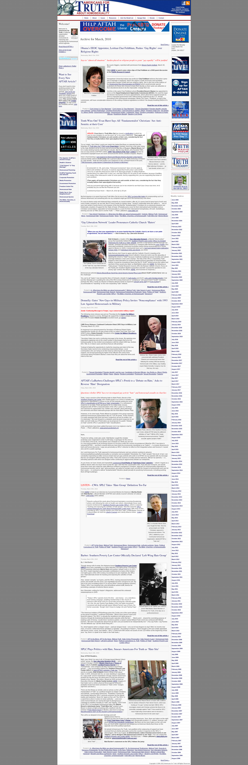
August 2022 (176, 235)
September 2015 (177, 434)
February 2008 (176, 705)
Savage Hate (141, 18)
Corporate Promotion (67, 177)
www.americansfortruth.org (109, 428)
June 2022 (175, 238)
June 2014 (175, 479)
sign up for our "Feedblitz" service (67, 92)
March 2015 (175, 452)
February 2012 (176, 562)
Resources (112, 18)
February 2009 (176, 669)
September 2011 (177, 577)
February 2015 (176, 455)
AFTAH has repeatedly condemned (121, 722)
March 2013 (175, 523)
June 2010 (175, 622)
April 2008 (175, 699)
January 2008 (176, 708)
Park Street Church (95, 710)
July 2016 (175, 408)
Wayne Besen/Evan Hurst (106, 273)
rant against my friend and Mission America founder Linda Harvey (119, 157)
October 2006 (176, 752)
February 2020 (176, 295)
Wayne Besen (163, 216)
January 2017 (176, 390)
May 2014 (175, 482)
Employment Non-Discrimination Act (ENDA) (125, 84)
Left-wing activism (147, 545)
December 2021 (177, 253)
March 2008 (175, 702)
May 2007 (175, 731)
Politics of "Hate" (153, 292)
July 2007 (175, 726)
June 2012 (175, 550)
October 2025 (176, 209)
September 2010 (177, 613)
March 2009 (175, 666)
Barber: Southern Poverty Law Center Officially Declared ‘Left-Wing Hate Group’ (124, 555)
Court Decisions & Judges (131, 110)
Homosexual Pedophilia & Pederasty (129, 292)
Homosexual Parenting (67, 170)
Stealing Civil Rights (135, 114)
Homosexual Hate (66, 189)
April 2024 (175, 223)
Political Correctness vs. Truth (129, 641)
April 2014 (175, 485)
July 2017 (175, 372)
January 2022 (176, 250)
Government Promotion (68, 183)
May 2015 (175, 446)
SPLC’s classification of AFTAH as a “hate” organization (100, 403)
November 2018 (177, 330)
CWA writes (90, 496)
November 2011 (177, 571)
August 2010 (176, 616)
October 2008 (176, 681)
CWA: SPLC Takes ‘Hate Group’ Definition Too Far (113, 485)
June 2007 (175, 728)
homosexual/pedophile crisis (118, 255)
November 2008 (177, 678)
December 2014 (177, 461)
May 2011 (175, 589)
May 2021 (175, 268)
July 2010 (175, 619)
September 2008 (177, 684)
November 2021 (177, 256)
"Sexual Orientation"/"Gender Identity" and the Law (106, 372)
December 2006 (177, 746)
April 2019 (175, 315)
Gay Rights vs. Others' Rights (157, 372)
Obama (116, 374)
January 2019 (176, 324)
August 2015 (176, 437)
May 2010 (175, 624)
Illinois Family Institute (149, 65)
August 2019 (176, 307)
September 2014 (177, 470)
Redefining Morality (120, 114)
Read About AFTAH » (66, 47)
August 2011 (176, 580)
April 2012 (175, 556)
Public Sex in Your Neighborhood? (66, 193)
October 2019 (176, 301)
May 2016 (175, 414)
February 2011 (176, 598)
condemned (133, 463)
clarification (129, 133)
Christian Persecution (113, 110)
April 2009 (175, 663)
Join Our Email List (126, 18)
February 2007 (176, 740)
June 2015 (175, 443)
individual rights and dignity (130, 250)
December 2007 (177, 711)
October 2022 (176, 232)
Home (86, 18)
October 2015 (176, 431)
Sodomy (160, 374)
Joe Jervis (118, 273)
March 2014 (175, 488)
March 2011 (175, 595)
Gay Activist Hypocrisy (142, 750)
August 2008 (176, 687)
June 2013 (175, 515)
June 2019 (175, 313)
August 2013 (176, 509)
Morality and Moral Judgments (101, 754)
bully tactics (132, 278)
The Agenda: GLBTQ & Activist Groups (67, 158)
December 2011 (177, 568)
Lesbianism (130, 112)
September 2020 (177, 280)
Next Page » (165, 44)
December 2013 (177, 497)
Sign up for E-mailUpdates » (65, 51)
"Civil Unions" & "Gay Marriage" (100, 109)
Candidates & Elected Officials (135, 372)
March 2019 (175, 318)
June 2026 (175, 200)
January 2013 (176, 529)
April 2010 (175, 627)
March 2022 (175, 244)
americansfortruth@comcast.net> (124, 738)
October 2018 (176, 333)
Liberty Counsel (111, 512)
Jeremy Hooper (128, 273)
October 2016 (176, 399)
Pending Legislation (147, 112)
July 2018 (175, 339)
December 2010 (177, 604)
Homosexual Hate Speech (106, 292)
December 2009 (177, 639)
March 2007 (175, 737)
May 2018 (175, 345)
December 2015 (177, 425)
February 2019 (176, 321)
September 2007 (177, 720)
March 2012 (175, 559)
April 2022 (175, 241)
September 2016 (177, 402)
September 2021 (177, 259)
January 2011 (176, 601)
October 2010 (176, 610)
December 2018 (177, 327)
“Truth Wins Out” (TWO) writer (104, 146)
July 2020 (175, 283)
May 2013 (175, 518)
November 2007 (177, 714)
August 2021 (176, 262)
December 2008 (177, 675)
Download (90, 514)
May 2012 (175, 553)
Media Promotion (65, 180)
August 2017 (176, 369)
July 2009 (175, 654)
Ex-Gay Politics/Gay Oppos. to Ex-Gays (112, 750)
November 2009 (177, 642)
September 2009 (177, 648)
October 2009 (176, 645)
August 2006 (176, 758)
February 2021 (176, 271)
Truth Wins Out (152, 216)
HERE (113, 70)
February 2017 (176, 387)
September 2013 (177, 506)
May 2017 (175, 378)
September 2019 (177, 304)
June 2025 (175, 217)
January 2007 (176, 743)
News (137, 112)
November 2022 (177, 229)
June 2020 (175, 286)
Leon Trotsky (160, 244)
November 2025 (177, 206)
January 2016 (176, 422)
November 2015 (177, 428)
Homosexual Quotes (67, 197)
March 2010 (175, 630)
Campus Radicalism (98, 110)
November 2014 (177, 464)
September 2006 (177, 755)
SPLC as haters (137, 196)
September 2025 (177, 211)
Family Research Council (120, 72)
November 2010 (177, 607)
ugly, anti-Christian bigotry (154, 278)
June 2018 (175, 342)
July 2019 (175, 310)
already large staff (140, 282)
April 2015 (175, 449)
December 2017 (177, 360)
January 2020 (176, 298)
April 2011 (175, 592)
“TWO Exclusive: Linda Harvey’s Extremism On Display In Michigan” (104, 162)
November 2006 (177, 749)
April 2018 (175, 348)
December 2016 (177, 393)
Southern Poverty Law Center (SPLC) (116, 505)
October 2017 (176, 366)
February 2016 (176, 419)
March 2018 (175, 351)
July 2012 (175, 547)
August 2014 (176, 473)
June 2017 (175, 375)
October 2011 (176, 574)
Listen (139, 512)
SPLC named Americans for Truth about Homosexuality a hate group (114, 507)
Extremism (130, 750)
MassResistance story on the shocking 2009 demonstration (101, 712)
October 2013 (176, 503)
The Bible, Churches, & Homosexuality (67, 200)
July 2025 (175, 214)
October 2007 (176, 717)
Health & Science (65, 162)
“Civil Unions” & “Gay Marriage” (67, 166)
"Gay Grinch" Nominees (97, 214)
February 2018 (176, 354)
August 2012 (176, 544)
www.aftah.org (133, 211)
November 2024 (177, 220)
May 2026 (175, 203)
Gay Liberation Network (159, 750)
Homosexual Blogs (158, 290)
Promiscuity (139, 374)
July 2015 (175, 440)
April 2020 (175, 292)
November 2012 (177, 535)
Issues (103, 18)
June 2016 (175, 411)
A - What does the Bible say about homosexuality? (123, 214)
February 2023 (176, 226)
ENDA (143, 110)
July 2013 (175, 512)
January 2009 (176, 672)
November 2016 (177, 396)
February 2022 (176, 247)
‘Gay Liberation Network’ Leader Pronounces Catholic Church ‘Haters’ (118, 222)
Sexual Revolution (150, 374)
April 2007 (175, 734)
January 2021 (176, 274)
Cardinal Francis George (107, 665)
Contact (161, 18)
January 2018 (176, 357)
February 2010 (176, 633)
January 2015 (176, 458)
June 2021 (175, 265)
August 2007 (176, 723)
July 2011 (175, 583)
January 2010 (176, 636)
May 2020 (175, 289)
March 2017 (175, 384)
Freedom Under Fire (66, 186)
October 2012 (176, 538)
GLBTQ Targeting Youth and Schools (68, 173)
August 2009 (176, 651)
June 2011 (175, 586)
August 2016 (176, 405)
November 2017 (177, 363)
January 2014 (176, 494)
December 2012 (177, 532)
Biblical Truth (153, 214)
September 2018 (177, 336)
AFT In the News (97, 545)
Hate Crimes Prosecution (131, 639)
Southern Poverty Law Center (91, 399)
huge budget (154, 282)
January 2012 (176, 565)
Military (105, 374)
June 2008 (175, 693)
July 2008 (175, 690)
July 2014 (175, 476)
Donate (152, 18)
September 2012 (177, 541)
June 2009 (175, 657)
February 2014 (176, 491)
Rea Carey (138, 273)
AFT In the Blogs (93, 639)
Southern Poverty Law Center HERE (117, 736)
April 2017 (175, 381)
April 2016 (175, 417)
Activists (87, 110)
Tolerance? (149, 294)
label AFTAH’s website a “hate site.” (106, 670)
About (94, 18)
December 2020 (177, 277)
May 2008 (175, 696)
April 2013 (175, 520)
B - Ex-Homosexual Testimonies (137, 748)
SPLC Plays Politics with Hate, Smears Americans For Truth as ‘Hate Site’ (120, 649)
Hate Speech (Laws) (144, 290)
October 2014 (176, 467)
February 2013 (176, 526)
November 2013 (177, 500)
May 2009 (175, 660)
